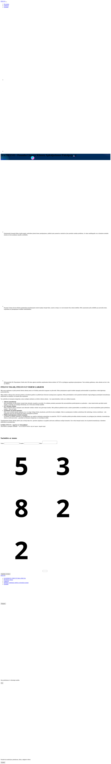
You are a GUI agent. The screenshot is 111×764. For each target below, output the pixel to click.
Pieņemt (3, 603)
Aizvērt (3, 762)
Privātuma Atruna (8, 579)
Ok (2, 683)
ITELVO (3, 1)
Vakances (6, 5)
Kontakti (6, 7)
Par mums (6, 4)
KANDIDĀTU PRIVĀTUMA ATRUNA (15, 578)
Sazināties (3, 159)
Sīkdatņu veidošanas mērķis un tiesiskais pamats (16, 582)
